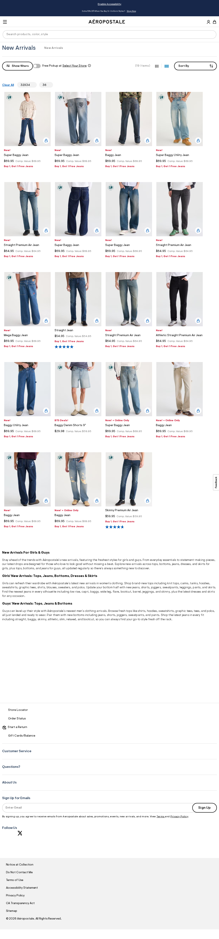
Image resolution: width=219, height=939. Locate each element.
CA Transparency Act (20, 903)
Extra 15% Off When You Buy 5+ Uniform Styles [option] (109, 11)
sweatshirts (9, 587)
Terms (161, 816)
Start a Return (16, 727)
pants (197, 587)
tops (155, 564)
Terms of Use (15, 880)
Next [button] (192, 11)
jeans (175, 564)
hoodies (152, 611)
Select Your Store (74, 65)
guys (138, 560)
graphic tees (27, 587)
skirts (211, 591)
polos (210, 611)
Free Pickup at (64, 65)
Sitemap (11, 911)
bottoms (164, 564)
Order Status (17, 718)
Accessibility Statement (22, 888)
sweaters (64, 587)
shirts (41, 587)
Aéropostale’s (52, 560)
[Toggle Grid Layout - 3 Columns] (156, 65)
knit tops (173, 583)
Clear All (8, 85)
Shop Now (131, 11)
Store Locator (18, 710)
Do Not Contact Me (19, 872)
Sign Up (204, 808)
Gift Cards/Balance (21, 735)
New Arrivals (53, 48)
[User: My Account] (208, 22)
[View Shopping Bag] (214, 22)
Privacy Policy (179, 816)
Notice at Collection (19, 864)
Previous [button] (26, 11)
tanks (194, 583)
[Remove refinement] (31, 84)
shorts (145, 587)
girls (125, 560)
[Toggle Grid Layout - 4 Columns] (166, 65)
